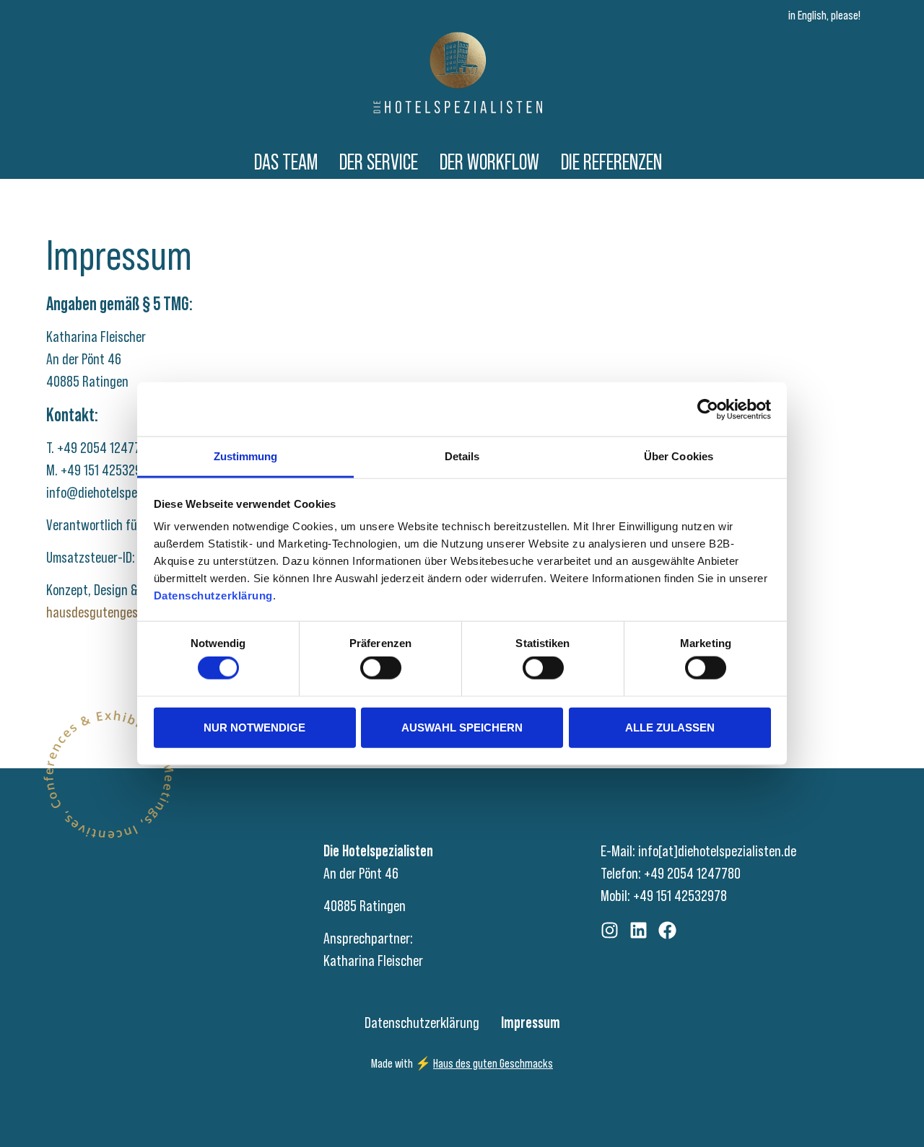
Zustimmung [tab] (246, 456)
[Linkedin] (638, 930)
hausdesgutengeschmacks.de (122, 612)
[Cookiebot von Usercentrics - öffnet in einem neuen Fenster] (708, 409)
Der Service (378, 162)
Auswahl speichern (462, 727)
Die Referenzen (611, 162)
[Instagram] (610, 930)
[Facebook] (667, 930)
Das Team (286, 162)
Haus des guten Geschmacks (493, 1063)
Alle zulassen (670, 727)
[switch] (380, 668)
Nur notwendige (254, 727)
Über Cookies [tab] (678, 456)
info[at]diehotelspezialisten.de (717, 851)
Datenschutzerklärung (422, 1023)
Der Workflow (489, 162)
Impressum (530, 1023)
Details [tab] (462, 456)
